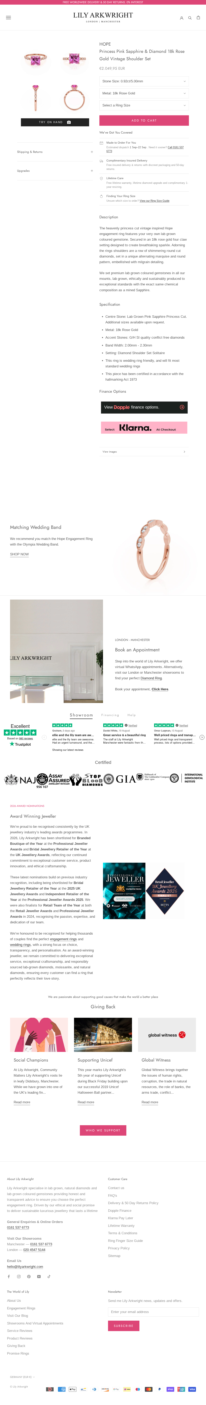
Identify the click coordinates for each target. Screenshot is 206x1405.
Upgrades (23, 171)
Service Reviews (19, 1331)
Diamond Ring (151, 678)
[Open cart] (198, 17)
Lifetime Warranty (121, 1226)
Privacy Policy (119, 1248)
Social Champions (31, 1060)
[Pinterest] (29, 1276)
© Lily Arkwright (19, 1387)
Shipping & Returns (29, 152)
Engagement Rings (21, 1308)
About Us (14, 1301)
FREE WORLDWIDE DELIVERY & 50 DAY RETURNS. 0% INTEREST (103, 2)
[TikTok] (49, 1276)
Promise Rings (18, 1353)
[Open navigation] (8, 17)
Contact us (116, 1188)
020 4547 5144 (34, 1250)
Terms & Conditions (122, 1233)
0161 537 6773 (18, 1227)
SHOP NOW (19, 554)
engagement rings (63, 939)
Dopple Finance (119, 1211)
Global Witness (156, 1060)
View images (110, 452)
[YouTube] (39, 1276)
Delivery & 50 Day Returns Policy (133, 1203)
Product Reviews (20, 1338)
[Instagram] (19, 1276)
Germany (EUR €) (21, 1377)
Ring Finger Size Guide (125, 1241)
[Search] (190, 17)
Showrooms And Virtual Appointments (35, 1323)
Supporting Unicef (95, 1060)
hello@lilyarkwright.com (25, 1267)
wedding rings (20, 945)
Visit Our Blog (17, 1316)
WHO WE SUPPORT (103, 1130)
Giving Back (16, 1346)
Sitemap (114, 1256)
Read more (22, 1102)
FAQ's (112, 1196)
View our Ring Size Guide (154, 200)
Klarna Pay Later (120, 1218)
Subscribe (124, 1326)
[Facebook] (8, 1276)
